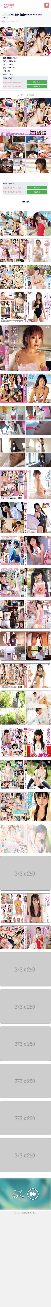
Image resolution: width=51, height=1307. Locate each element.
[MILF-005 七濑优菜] (25, 789)
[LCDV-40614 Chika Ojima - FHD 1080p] (25, 499)
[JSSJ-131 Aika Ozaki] (25, 434)
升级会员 (36, 86)
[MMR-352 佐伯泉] (25, 628)
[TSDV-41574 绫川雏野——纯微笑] (25, 596)
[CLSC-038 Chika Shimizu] (25, 724)
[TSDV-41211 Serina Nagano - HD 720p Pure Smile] (25, 564)
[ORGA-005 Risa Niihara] (25, 660)
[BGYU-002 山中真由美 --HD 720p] (25, 262)
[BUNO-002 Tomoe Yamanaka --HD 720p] (25, 288)
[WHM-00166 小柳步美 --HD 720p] (25, 532)
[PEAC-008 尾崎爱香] (25, 922)
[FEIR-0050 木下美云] (25, 821)
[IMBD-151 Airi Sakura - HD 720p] (25, 1060)
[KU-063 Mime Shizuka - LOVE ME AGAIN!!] (25, 467)
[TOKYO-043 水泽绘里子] (25, 756)
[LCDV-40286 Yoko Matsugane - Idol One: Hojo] (25, 370)
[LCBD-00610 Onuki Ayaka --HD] (25, 687)
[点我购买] (14, 58)
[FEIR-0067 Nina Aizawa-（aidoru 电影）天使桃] (25, 853)
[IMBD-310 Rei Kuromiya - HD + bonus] (25, 1135)
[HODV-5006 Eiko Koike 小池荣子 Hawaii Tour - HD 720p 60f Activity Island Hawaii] (25, 321)
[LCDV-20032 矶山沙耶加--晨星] (25, 402)
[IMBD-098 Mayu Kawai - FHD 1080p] (25, 1097)
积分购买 (36, 82)
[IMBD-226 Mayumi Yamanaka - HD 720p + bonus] (25, 949)
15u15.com (33, 1213)
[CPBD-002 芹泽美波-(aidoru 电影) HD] (25, 235)
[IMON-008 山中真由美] (25, 1172)
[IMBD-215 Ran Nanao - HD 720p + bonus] (25, 986)
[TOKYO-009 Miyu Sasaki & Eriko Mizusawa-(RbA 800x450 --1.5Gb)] (25, 890)
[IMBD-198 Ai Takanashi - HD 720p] (25, 1023)
